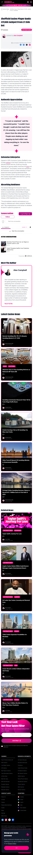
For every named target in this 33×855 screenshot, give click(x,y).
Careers (3, 802)
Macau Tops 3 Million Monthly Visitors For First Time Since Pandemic (15, 704)
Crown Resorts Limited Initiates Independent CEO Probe (16, 670)
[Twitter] (27, 45)
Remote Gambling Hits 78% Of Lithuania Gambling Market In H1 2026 (14, 337)
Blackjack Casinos (5, 787)
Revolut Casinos (21, 789)
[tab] (5, 227)
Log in (23, 214)
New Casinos (4, 762)
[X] (9, 820)
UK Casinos (3, 9)
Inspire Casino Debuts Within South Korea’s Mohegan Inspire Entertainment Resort (15, 567)
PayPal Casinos (21, 776)
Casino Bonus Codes (22, 768)
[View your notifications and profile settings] (30, 227)
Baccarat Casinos (5, 789)
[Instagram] (6, 820)
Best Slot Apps (4, 778)
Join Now (15, 740)
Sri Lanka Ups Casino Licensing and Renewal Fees (16, 601)
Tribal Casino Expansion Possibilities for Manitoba (14, 635)
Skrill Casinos (21, 787)
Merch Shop (4, 815)
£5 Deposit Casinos (22, 770)
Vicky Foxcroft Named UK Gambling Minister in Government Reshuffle (16, 461)
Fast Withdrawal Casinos (7, 773)
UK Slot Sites (4, 776)
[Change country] (28, 2)
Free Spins (20, 765)
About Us (3, 797)
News (8, 9)
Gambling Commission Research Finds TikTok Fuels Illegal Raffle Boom (16, 401)
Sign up (27, 214)
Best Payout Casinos (6, 770)
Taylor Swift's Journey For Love (12, 534)
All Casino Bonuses (22, 760)
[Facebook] (24, 45)
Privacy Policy (12, 843)
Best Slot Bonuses (5, 781)
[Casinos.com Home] (9, 2)
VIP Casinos (4, 768)
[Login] (31, 2)
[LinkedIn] (20, 45)
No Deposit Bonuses (22, 762)
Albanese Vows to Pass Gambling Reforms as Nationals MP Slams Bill (16, 370)
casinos (8, 162)
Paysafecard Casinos (22, 781)
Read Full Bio (9, 303)
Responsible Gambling (6, 805)
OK (16, 848)
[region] (16, 235)
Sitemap (3, 813)
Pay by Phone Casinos (23, 778)
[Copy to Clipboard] (30, 45)
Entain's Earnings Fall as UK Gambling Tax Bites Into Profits (15, 431)
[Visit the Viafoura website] (28, 256)
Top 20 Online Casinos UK (7, 760)
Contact (3, 799)
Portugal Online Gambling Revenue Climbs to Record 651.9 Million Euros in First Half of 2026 (16, 492)
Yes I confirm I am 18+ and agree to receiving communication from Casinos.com (15, 746)
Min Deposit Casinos (22, 773)
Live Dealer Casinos (5, 765)
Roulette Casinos (5, 784)
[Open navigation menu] (2, 2)
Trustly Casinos (21, 784)
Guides (2, 807)
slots (27, 166)
